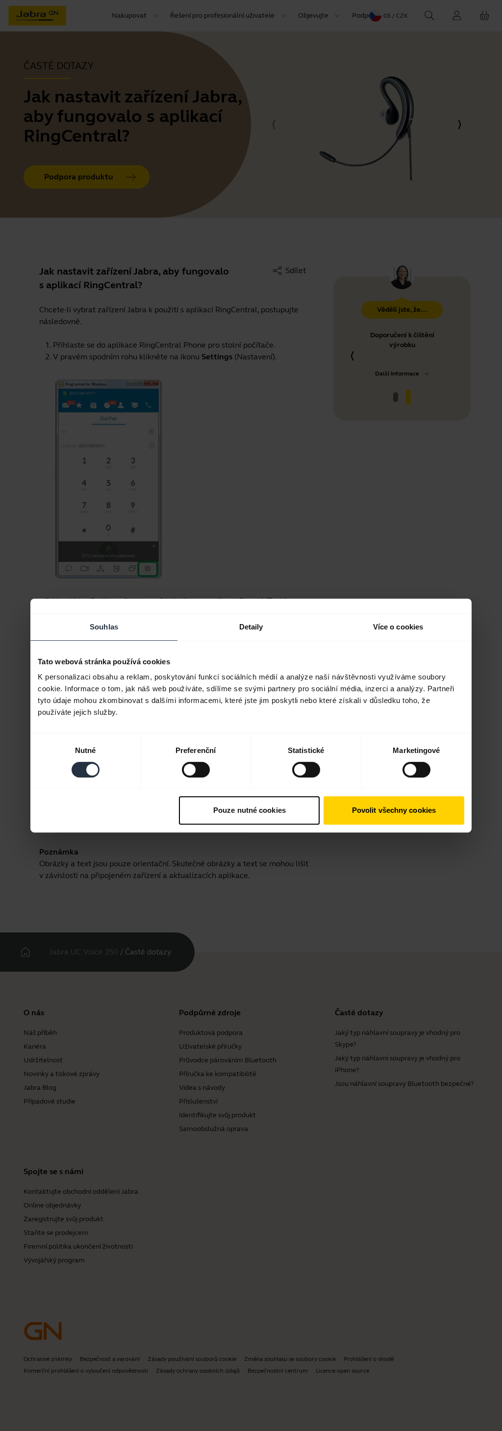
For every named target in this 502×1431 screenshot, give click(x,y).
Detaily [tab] (251, 627)
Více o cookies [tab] (398, 627)
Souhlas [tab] (104, 627)
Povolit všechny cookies (394, 810)
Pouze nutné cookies (249, 810)
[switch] (196, 770)
